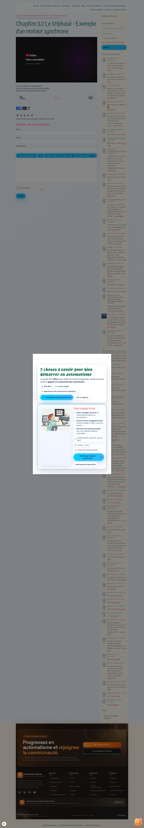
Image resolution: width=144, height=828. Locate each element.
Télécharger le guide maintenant (58, 397)
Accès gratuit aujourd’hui (86, 464)
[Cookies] (4, 824)
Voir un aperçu (82, 397)
